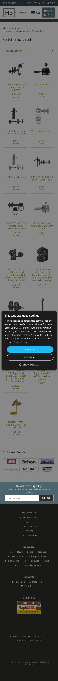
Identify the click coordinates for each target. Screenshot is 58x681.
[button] (29, 364)
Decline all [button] (30, 357)
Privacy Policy (20, 342)
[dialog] (28, 340)
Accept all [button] (30, 349)
